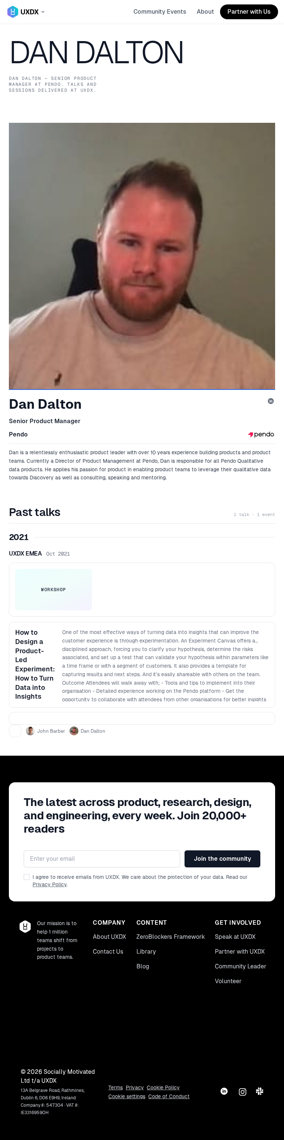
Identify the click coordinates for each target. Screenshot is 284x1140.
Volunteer (228, 981)
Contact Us (108, 951)
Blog (142, 966)
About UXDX (109, 936)
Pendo (18, 434)
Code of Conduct (169, 1096)
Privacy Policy (50, 884)
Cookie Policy (163, 1087)
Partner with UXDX (240, 951)
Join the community (222, 858)
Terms (115, 1087)
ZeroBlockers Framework (170, 936)
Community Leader (240, 966)
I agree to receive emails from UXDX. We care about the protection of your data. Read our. (140, 880)
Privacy (135, 1087)
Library (146, 951)
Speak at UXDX (235, 936)
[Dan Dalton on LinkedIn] (271, 401)
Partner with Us (249, 11)
